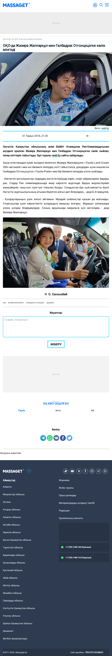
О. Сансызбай (57, 294)
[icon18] (29, 471)
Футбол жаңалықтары (15, 638)
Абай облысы (10, 577)
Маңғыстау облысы (13, 494)
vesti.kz (56, 155)
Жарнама (64, 480)
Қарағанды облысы (13, 555)
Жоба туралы (66, 487)
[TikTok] (65, 471)
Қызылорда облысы (14, 562)
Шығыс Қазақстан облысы (17, 623)
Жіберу (56, 344)
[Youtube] (72, 471)
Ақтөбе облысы (11, 524)
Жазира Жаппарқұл (16, 303)
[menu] (106, 5)
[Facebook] (85, 471)
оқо (4, 303)
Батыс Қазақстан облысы (17, 540)
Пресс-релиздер (67, 495)
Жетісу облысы (11, 585)
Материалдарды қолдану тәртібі (76, 503)
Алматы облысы (12, 517)
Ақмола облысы (12, 532)
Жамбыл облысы (12, 593)
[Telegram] (98, 471)
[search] (101, 5)
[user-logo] (95, 6)
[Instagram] (92, 471)
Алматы (7, 486)
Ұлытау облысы (11, 615)
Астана (7, 502)
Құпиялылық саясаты (71, 518)
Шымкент (50, 303)
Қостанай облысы (13, 570)
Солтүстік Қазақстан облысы (19, 608)
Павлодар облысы (13, 600)
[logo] (16, 5)
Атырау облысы (11, 509)
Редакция (64, 510)
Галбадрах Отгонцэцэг (35, 303)
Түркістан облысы (13, 547)
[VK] (78, 471)
